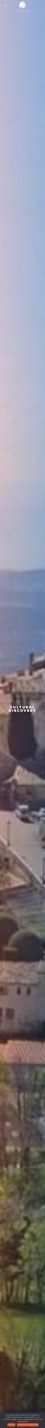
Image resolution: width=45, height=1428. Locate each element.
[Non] (42, 1420)
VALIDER (11, 1425)
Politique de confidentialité (28, 1425)
